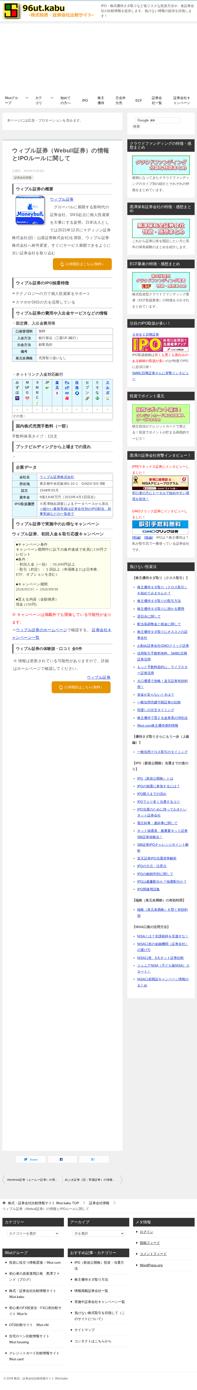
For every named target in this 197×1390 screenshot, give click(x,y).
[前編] (136, 537)
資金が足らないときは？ (155, 694)
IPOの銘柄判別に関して (155, 874)
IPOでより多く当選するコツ (158, 802)
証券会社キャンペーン (181, 100)
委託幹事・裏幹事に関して (157, 823)
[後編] (148, 537)
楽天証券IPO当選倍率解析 (157, 858)
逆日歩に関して (149, 616)
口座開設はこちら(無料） (85, 264)
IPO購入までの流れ (151, 794)
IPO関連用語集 (148, 889)
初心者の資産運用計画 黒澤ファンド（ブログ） (34, 1276)
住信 (77, 384)
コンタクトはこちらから (92, 1341)
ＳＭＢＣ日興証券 (145, 334)
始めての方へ (66, 100)
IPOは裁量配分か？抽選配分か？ (162, 881)
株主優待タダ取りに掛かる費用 (160, 609)
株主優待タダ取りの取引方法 (159, 601)
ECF (138, 100)
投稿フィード (150, 1243)
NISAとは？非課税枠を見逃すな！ (163, 936)
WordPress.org (151, 1265)
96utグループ (11, 100)
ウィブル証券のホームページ (41, 630)
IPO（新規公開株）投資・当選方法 (99, 1265)
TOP (43, 1203)
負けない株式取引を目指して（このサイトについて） (99, 1316)
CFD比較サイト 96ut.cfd (29, 1325)
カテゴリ (38, 100)
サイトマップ (84, 1330)
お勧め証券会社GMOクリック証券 (163, 646)
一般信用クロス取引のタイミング (162, 752)
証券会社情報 (22, 177)
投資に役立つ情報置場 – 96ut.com (35, 1262)
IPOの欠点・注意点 (151, 866)
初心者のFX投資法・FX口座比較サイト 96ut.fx (35, 1311)
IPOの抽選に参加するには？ (158, 786)
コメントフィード (153, 1254)
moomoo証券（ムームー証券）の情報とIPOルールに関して (34, 1179)
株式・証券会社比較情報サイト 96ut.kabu (32, 1294)
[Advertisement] (98, 57)
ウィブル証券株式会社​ (57, 477)
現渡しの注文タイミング (155, 710)
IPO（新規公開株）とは (155, 778)
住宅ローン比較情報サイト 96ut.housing (29, 1339)
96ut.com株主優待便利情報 (157, 725)
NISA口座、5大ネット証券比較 (160, 958)
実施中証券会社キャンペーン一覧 (99, 1302)
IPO (85, 100)
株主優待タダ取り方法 (91, 1279)
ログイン (146, 1232)
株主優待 (101, 100)
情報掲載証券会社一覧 (91, 1291)
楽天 (57, 384)
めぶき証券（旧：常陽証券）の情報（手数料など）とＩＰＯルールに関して (94, 1179)
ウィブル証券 (62, 199)
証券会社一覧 (157, 100)
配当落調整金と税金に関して (159, 624)
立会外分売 (121, 100)
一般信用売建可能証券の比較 (159, 702)
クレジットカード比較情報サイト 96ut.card (34, 1356)
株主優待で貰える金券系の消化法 (162, 718)
